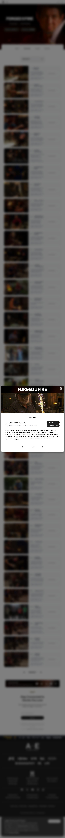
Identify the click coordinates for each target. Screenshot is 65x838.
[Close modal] (61, 388)
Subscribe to (51, 425)
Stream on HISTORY (52, 422)
